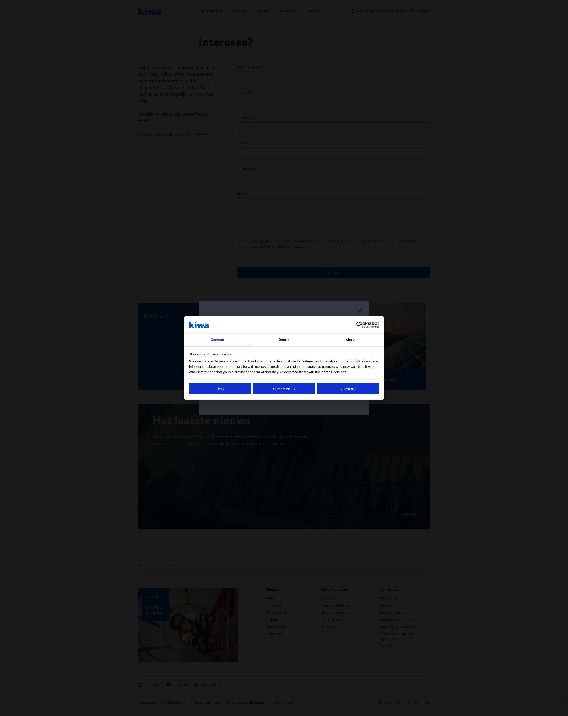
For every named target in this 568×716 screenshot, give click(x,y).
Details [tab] (284, 339)
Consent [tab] (217, 339)
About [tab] (350, 339)
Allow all (348, 389)
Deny (220, 389)
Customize (281, 389)
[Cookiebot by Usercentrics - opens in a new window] (359, 325)
